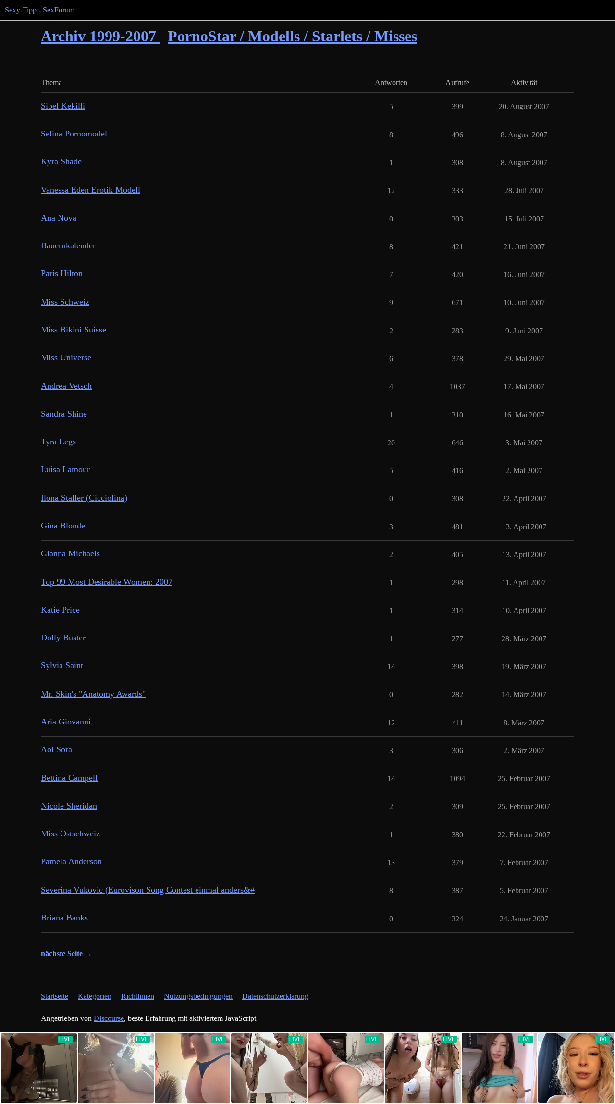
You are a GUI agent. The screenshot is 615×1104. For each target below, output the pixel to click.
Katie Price (60, 609)
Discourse (109, 1018)
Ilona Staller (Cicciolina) (84, 498)
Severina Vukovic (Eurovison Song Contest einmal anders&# (148, 890)
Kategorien (94, 996)
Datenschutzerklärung (275, 996)
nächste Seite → (66, 953)
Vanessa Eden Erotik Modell (90, 190)
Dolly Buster (63, 637)
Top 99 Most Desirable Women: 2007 (106, 582)
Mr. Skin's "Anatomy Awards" (93, 694)
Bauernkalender (68, 245)
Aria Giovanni (66, 721)
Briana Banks (64, 917)
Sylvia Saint (62, 665)
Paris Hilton (62, 273)
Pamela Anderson (71, 861)
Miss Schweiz (65, 302)
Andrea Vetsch (66, 386)
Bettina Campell (69, 778)
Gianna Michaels (70, 553)
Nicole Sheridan (69, 805)
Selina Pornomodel (74, 133)
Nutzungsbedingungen (198, 996)
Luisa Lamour (65, 469)
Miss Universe (66, 357)
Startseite (54, 996)
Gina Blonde (63, 525)
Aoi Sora (56, 749)
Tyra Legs (58, 441)
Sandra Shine (64, 413)
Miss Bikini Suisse (73, 329)
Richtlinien (137, 996)
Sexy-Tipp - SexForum (39, 10)
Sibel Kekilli (63, 105)
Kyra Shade (61, 161)
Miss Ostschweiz (70, 833)
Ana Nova (58, 217)
